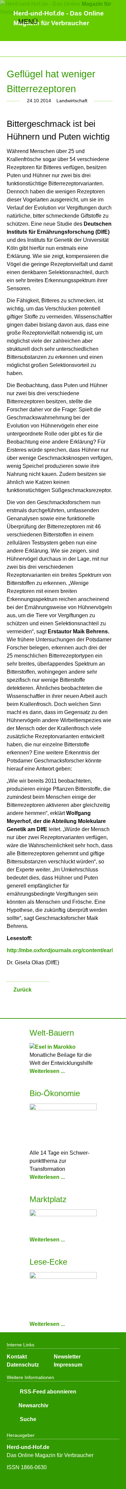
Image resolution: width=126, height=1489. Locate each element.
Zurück (22, 990)
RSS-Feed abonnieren (47, 1391)
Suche (27, 1419)
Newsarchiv (33, 1405)
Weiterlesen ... (47, 1071)
